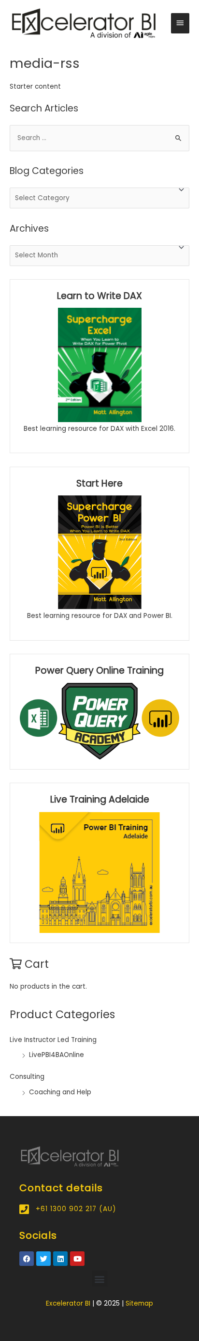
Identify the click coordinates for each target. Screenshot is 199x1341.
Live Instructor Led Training (53, 1039)
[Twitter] (43, 1258)
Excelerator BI (68, 1303)
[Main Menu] (180, 23)
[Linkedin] (60, 1258)
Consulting (27, 1076)
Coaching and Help (60, 1092)
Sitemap (139, 1303)
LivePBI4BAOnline (56, 1054)
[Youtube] (77, 1258)
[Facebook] (26, 1258)
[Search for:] (99, 137)
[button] (100, 1279)
